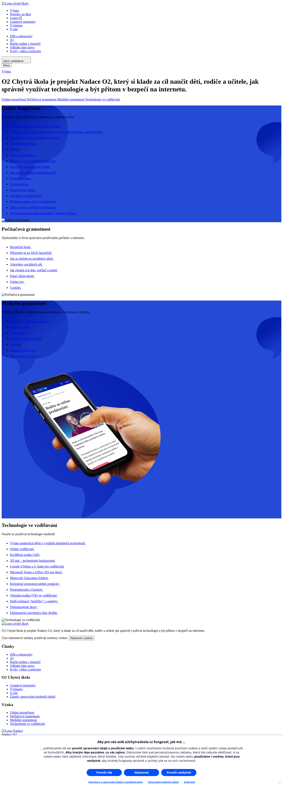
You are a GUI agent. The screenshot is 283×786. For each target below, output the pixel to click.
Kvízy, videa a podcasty (25, 51)
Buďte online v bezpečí (25, 43)
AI (11, 40)
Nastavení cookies (81, 638)
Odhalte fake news (22, 47)
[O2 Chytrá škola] (15, 3)
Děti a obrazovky (21, 36)
